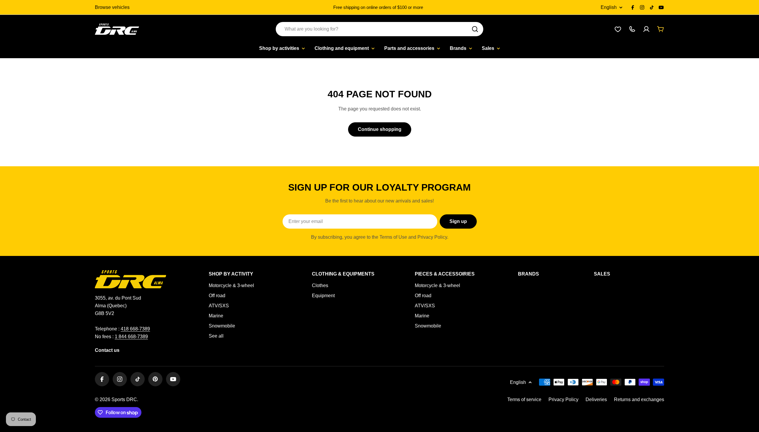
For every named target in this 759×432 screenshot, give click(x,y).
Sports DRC (124, 399)
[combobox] (379, 29)
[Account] (646, 29)
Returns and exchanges (639, 399)
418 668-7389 (135, 328)
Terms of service (524, 399)
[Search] (475, 29)
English (609, 7)
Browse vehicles (112, 7)
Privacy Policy (563, 399)
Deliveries (596, 399)
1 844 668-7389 (131, 336)
